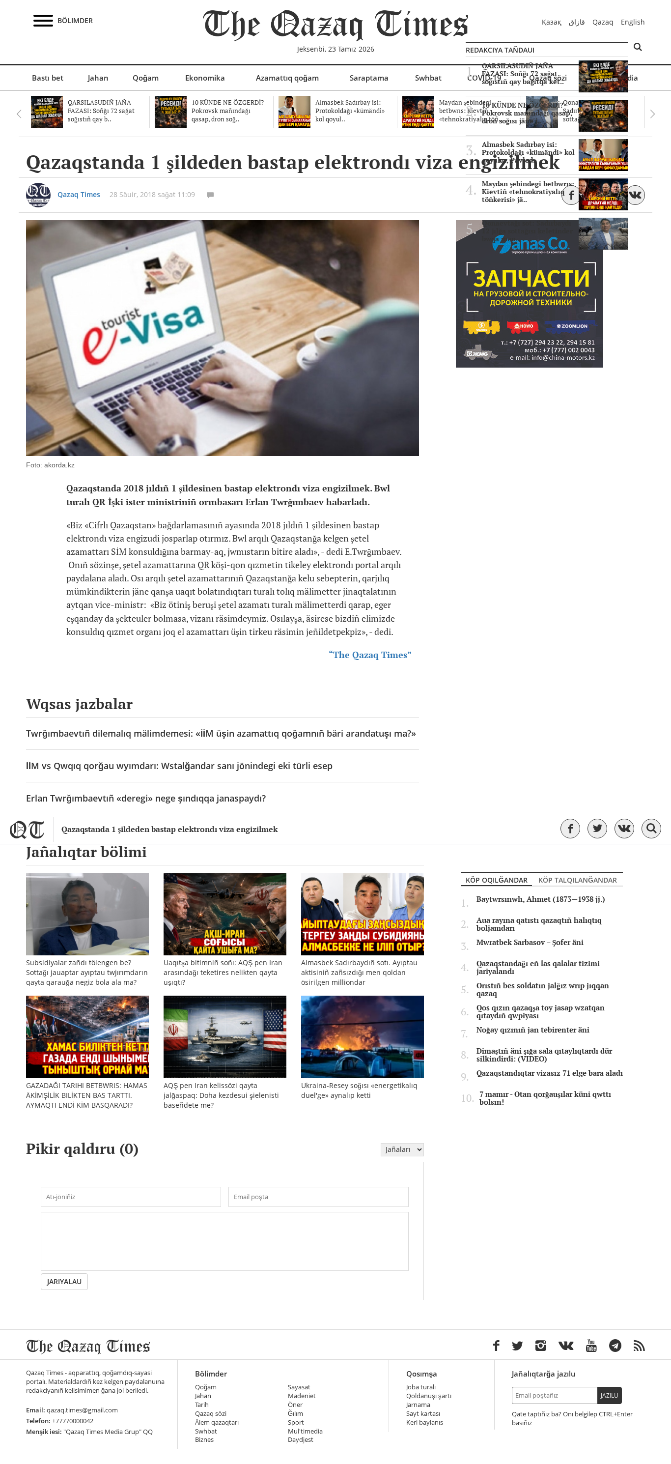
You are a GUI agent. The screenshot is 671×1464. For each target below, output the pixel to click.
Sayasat (299, 1387)
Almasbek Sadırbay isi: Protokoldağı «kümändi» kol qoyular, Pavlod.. (528, 152)
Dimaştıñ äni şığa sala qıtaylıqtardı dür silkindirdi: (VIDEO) (544, 1055)
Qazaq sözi (210, 1413)
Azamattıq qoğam (287, 78)
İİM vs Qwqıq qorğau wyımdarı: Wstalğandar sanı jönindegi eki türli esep (179, 766)
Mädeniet (302, 1396)
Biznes (204, 1439)
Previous (19, 114)
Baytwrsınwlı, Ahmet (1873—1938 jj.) (540, 899)
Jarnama (418, 1405)
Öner (295, 1405)
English (633, 22)
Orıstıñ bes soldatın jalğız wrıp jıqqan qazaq (542, 990)
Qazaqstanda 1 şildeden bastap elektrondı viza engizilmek (169, 829)
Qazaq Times (78, 194)
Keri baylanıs (424, 1422)
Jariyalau (64, 1281)
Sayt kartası (423, 1413)
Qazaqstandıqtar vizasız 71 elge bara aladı (549, 1073)
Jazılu (609, 1395)
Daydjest (300, 1439)
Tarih (202, 1405)
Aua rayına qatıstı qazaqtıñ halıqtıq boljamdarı (539, 924)
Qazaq (603, 22)
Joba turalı (421, 1387)
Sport (296, 1422)
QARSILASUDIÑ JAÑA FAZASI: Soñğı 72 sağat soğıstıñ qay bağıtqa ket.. (523, 74)
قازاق (577, 22)
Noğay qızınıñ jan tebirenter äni (532, 1030)
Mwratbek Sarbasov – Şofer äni (530, 943)
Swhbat (428, 78)
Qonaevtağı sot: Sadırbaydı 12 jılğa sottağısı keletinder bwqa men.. (527, 231)
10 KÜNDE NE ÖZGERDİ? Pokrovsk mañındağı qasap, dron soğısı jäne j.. (527, 113)
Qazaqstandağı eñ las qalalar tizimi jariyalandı (538, 968)
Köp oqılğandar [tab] (497, 880)
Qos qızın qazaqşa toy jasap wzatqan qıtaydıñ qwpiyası (540, 1012)
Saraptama (369, 78)
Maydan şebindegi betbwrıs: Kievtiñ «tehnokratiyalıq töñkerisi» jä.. (528, 191)
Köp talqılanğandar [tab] (577, 880)
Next (652, 114)
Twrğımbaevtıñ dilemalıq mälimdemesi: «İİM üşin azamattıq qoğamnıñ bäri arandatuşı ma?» (221, 733)
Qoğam (146, 78)
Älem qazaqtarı (217, 1422)
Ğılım (295, 1413)
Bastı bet (47, 78)
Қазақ (551, 22)
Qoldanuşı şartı (428, 1396)
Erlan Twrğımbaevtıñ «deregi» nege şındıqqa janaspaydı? (146, 798)
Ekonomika (205, 78)
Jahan (98, 78)
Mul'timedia (305, 1431)
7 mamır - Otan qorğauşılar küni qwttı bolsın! (545, 1098)
